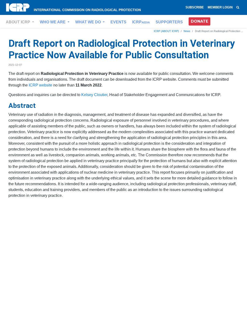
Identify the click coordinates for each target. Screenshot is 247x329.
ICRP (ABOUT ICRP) (166, 31)
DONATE (199, 21)
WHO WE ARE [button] (53, 22)
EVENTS (118, 22)
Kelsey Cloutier (94, 95)
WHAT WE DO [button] (88, 22)
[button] (199, 21)
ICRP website (40, 85)
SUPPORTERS (169, 22)
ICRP (141, 22)
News (187, 31)
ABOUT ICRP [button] (18, 22)
